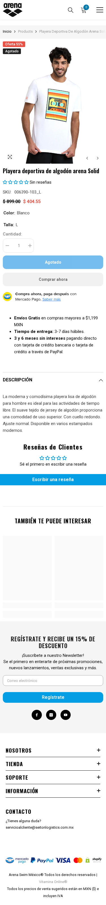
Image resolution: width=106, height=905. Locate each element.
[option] (53, 102)
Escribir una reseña (53, 479)
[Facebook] (37, 715)
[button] (87, 158)
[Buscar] (70, 10)
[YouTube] (65, 715)
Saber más (51, 299)
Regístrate (53, 697)
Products (25, 31)
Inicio (7, 31)
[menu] (99, 9)
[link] (27, 605)
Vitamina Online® (53, 882)
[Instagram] (51, 715)
